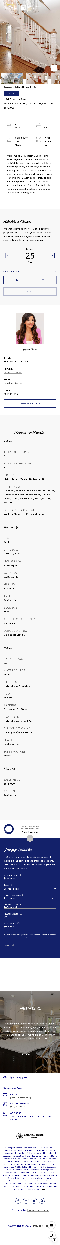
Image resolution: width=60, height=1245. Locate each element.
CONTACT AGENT (30, 403)
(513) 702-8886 (13, 372)
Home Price (10, 875)
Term (6, 885)
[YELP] (42, 1201)
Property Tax (11, 903)
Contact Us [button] (30, 1054)
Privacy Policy (42, 1225)
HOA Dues (10, 923)
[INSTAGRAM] (26, 1201)
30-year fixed (11, 888)
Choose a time (11, 271)
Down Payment (12, 894)
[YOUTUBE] (34, 1201)
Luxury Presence (38, 1210)
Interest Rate (11, 913)
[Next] (52, 255)
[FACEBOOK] (18, 1201)
